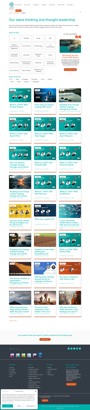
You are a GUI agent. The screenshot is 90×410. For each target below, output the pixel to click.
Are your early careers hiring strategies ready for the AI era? (20, 222)
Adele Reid (13, 284)
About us (12, 367)
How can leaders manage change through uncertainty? (19, 164)
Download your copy (70, 69)
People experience (33, 376)
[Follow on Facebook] (77, 348)
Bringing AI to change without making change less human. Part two (19, 194)
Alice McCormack (65, 226)
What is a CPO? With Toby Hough (44, 134)
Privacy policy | (59, 406)
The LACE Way (13, 372)
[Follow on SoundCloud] (80, 348)
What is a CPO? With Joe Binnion (69, 192)
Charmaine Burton (73, 226)
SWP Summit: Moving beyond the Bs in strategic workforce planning (44, 280)
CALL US (45, 400)
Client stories (51, 374)
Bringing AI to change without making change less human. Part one (19, 252)
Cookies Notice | (52, 406)
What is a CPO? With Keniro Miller (69, 250)
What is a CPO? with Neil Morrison (44, 192)
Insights (49, 367)
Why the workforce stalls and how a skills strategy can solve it (69, 309)
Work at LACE (61, 4)
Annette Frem (64, 111)
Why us (11, 374)
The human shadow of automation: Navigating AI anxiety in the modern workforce (20, 282)
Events (49, 371)
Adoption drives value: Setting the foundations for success (45, 252)
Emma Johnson (64, 313)
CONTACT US (45, 339)
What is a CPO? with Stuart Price (19, 134)
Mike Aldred (13, 313)
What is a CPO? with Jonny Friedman (68, 163)
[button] (35, 391)
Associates (12, 371)
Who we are (27, 4)
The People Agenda (52, 369)
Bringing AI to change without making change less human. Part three (69, 107)
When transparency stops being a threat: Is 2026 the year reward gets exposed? (20, 310)
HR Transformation (33, 371)
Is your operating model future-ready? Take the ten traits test (69, 222)
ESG (11, 376)
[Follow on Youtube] (74, 348)
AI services (31, 367)
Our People (12, 369)
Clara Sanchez (71, 111)
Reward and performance (34, 382)
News (49, 372)
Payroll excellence (33, 372)
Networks (44, 4)
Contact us (18, 10)
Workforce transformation (35, 387)
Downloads (70, 4)
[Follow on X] (71, 348)
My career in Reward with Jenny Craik (69, 278)
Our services (18, 4)
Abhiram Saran (39, 313)
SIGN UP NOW (71, 384)
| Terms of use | (45, 406)
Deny (19, 406)
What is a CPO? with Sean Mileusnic (68, 134)
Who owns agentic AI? (44, 219)
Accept (7, 406)
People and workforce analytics (36, 374)
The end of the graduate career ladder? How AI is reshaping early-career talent (42, 311)
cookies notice (10, 401)
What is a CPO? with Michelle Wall (44, 163)
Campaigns (35, 4)
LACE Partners (14, 111)
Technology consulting (34, 385)
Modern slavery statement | (69, 406)
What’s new (52, 4)
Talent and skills (32, 383)
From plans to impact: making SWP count (44, 105)
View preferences (31, 406)
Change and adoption (34, 369)
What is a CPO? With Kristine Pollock (19, 105)
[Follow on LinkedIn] (69, 348)
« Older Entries (13, 320)
